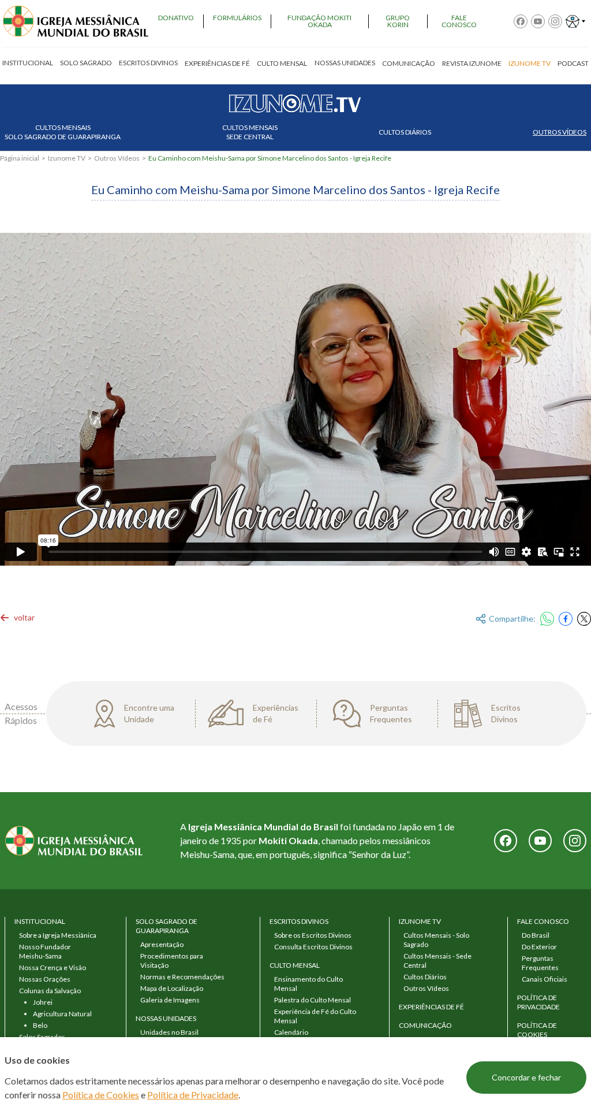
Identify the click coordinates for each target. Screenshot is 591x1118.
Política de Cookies (100, 1094)
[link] (17, 617)
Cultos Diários (405, 132)
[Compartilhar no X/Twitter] (584, 619)
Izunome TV (66, 158)
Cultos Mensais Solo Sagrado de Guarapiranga (63, 132)
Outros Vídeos (559, 132)
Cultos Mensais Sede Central (250, 132)
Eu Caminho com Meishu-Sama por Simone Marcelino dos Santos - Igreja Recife (269, 158)
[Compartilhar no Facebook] (566, 619)
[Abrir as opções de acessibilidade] (575, 21)
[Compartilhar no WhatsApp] (547, 619)
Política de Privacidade (192, 1094)
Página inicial (19, 158)
